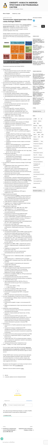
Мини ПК (35, 154)
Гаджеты (35, 148)
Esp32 (35, 127)
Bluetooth (35, 125)
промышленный (37, 183)
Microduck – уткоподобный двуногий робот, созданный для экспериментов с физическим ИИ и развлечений (38, 53)
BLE (38, 123)
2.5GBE (35, 118)
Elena (10, 17)
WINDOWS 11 (36, 141)
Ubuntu (35, 136)
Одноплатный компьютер (39, 157)
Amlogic (7, 376)
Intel (38, 127)
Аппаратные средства (38, 143)
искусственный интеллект (39, 174)
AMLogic (6, 375)
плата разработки (37, 178)
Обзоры (40, 154)
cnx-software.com (19, 365)
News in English (6, 13)
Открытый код (36, 159)
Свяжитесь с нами (16, 13)
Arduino (39, 121)
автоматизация (37, 172)
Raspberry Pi (39, 132)
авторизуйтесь (29, 400)
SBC (39, 134)
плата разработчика (38, 181)
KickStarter (36, 130)
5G (41, 118)
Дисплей (40, 148)
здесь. (22, 368)
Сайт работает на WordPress (8, 442)
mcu (34, 132)
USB (39, 136)
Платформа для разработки (37, 164)
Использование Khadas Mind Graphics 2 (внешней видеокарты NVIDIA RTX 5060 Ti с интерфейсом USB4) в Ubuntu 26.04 (39, 94)
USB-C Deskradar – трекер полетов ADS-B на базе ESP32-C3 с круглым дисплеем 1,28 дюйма (38, 58)
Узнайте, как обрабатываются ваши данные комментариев (17, 411)
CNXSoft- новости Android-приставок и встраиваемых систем (23, 5)
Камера (35, 150)
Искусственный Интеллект (20, 376)
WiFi (42, 136)
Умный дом (36, 169)
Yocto (42, 141)
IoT (41, 127)
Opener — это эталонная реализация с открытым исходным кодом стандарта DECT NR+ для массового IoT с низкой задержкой (39, 62)
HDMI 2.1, (18, 195)
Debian (40, 125)
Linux (40, 130)
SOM (42, 134)
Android (11, 376)
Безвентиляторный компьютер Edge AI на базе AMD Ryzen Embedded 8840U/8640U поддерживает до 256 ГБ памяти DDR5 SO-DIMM (39, 41)
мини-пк (35, 176)
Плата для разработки (38, 161)
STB (14, 376)
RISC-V (35, 134)
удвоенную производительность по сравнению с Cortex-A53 (17, 348)
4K (5, 376)
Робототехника (37, 167)
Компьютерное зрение (38, 152)
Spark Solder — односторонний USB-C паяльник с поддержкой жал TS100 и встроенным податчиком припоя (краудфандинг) (38, 47)
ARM (34, 123)
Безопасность (36, 145)
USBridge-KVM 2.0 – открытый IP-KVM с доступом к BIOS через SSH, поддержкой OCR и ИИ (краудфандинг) (39, 88)
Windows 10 (36, 139)
